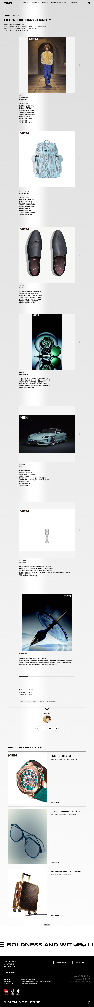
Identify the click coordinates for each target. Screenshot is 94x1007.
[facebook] (38, 728)
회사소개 (6, 979)
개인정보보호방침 (8, 983)
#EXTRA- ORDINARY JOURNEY (48, 701)
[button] (79, 65)
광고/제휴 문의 (7, 981)
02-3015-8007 (30, 979)
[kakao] (50, 728)
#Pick (34, 701)
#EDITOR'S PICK (24, 701)
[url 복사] (56, 728)
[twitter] (44, 728)
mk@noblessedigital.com (29, 983)
